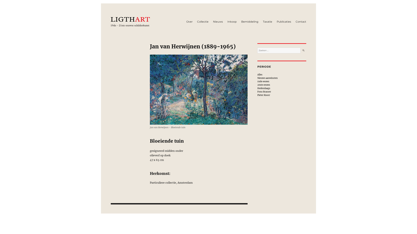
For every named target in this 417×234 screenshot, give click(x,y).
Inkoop (232, 21)
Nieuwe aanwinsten (267, 78)
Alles (259, 74)
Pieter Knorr (263, 95)
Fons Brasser (264, 91)
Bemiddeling (249, 21)
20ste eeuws (263, 85)
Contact (301, 21)
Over (189, 21)
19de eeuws (263, 81)
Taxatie (267, 21)
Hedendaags (263, 88)
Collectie (202, 21)
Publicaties (284, 21)
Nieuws (218, 21)
